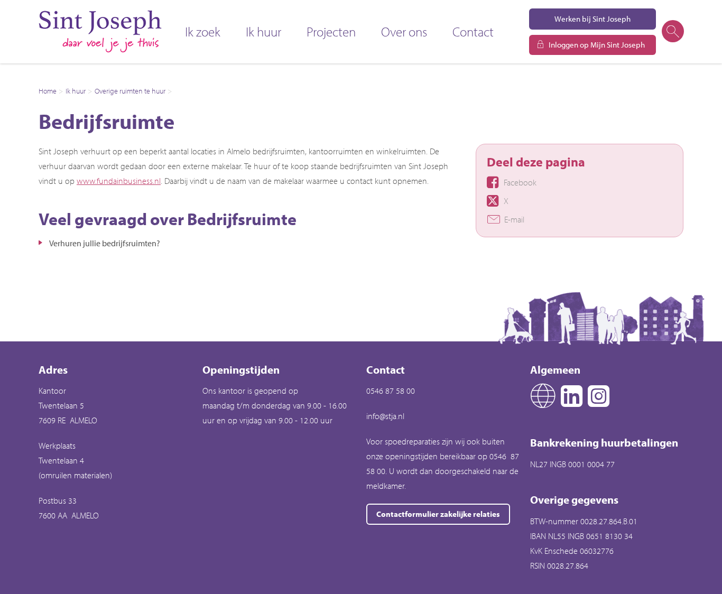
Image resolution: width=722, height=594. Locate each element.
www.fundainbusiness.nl (119, 180)
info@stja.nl (385, 416)
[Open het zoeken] (672, 32)
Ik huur (263, 31)
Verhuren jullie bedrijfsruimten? (104, 243)
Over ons (404, 31)
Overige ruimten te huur (130, 91)
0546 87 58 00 (390, 390)
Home (48, 91)
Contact (473, 31)
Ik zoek (202, 31)
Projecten (331, 31)
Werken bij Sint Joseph (592, 19)
